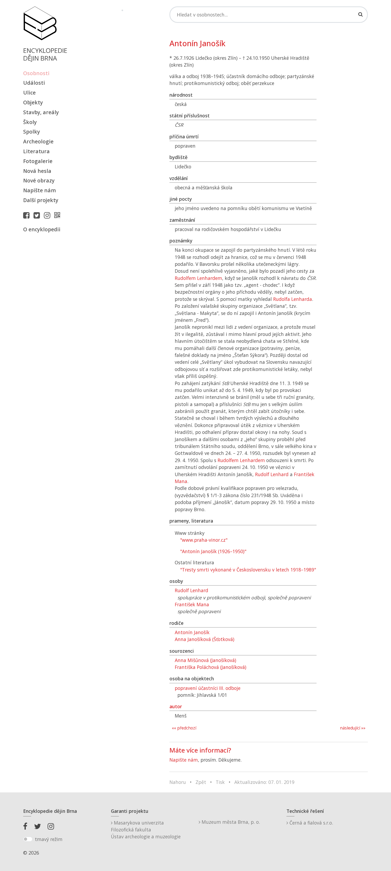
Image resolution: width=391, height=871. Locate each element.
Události (34, 82)
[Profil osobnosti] (58, 215)
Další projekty (40, 200)
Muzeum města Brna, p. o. (230, 822)
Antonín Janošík (192, 632)
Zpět (201, 782)
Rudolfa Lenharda (292, 299)
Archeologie (38, 141)
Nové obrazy (39, 180)
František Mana (192, 604)
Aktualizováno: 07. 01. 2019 (264, 782)
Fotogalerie (37, 161)
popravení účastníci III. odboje (207, 688)
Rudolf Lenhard (272, 474)
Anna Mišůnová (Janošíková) (205, 660)
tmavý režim (49, 839)
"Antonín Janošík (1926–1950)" (213, 551)
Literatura (36, 151)
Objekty (33, 102)
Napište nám (39, 190)
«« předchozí (184, 728)
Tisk (220, 782)
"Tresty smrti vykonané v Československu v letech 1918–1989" (248, 569)
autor (175, 706)
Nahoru (177, 782)
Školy (30, 122)
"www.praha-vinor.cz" (203, 540)
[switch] (27, 839)
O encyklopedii (41, 229)
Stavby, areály (41, 112)
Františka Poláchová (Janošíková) (210, 667)
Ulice (29, 92)
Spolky (31, 131)
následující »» (352, 728)
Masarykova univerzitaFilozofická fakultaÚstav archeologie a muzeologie (146, 829)
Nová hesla (37, 170)
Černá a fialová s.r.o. (310, 822)
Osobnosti (36, 73)
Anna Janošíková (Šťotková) (204, 639)
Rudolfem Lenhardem (198, 278)
